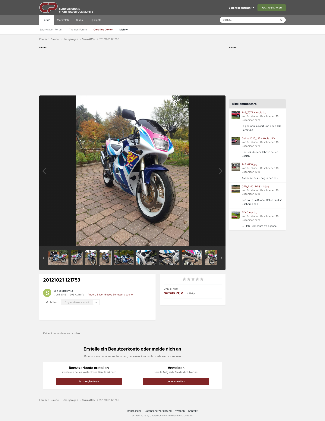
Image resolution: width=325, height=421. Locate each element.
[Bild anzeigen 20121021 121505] (169, 257)
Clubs (79, 19)
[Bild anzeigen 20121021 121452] (192, 257)
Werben (180, 410)
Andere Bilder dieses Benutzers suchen (111, 294)
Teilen (52, 302)
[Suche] (281, 20)
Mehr (122, 29)
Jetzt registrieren (271, 7)
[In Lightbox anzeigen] (132, 170)
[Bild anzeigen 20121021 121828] (77, 257)
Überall (268, 19)
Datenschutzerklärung (158, 410)
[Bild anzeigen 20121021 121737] (124, 257)
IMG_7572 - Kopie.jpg (254, 112)
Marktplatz (63, 19)
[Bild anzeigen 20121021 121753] (105, 257)
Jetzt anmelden (176, 381)
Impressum (134, 410)
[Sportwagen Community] (48, 7)
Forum (46, 19)
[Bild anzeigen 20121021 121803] (91, 257)
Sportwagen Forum (51, 29)
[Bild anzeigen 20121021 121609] (146, 257)
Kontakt (193, 410)
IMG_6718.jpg (249, 164)
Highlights (95, 19)
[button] (43, 258)
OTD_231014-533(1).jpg (255, 186)
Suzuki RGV (173, 293)
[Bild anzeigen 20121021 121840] (58, 257)
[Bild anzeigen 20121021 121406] (215, 257)
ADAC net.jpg (249, 212)
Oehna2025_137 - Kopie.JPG (258, 138)
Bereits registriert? (241, 7)
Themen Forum (78, 29)
